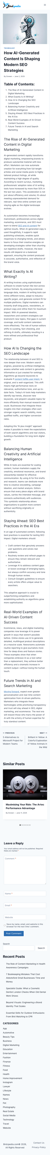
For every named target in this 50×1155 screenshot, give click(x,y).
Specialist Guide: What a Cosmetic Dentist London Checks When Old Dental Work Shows (26, 992)
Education (8, 1049)
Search (6, 944)
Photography (9, 1107)
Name (8, 893)
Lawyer (6, 1086)
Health (6, 1074)
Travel (6, 1124)
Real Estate (8, 1111)
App (5, 1028)
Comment (10, 858)
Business (7, 1041)
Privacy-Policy (39, 1147)
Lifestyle (7, 1090)
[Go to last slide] (7, 796)
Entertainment (10, 1053)
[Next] (43, 796)
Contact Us (38, 1143)
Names (6, 1095)
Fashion (7, 1057)
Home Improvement (12, 1078)
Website (9, 917)
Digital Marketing (11, 1045)
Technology (9, 48)
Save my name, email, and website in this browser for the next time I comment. (25, 925)
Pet (4, 1103)
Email (8, 905)
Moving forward (11, 691)
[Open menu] (45, 5)
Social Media (9, 1115)
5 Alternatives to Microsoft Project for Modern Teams (13, 738)
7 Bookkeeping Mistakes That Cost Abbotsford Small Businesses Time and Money (25, 978)
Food (5, 1070)
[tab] (20, 825)
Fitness (6, 1066)
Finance (7, 1061)
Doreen (9, 76)
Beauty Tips (8, 1037)
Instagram (8, 1082)
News (5, 1099)
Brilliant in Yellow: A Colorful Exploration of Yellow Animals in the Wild (37, 740)
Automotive (8, 1032)
